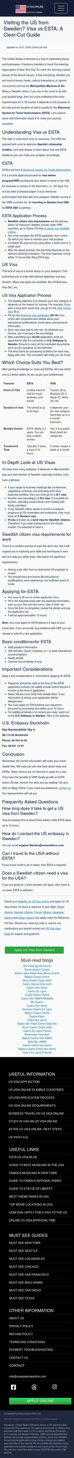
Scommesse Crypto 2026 (37, 980)
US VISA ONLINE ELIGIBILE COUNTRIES (36, 1089)
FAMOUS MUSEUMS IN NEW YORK (33, 1173)
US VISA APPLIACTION (24, 1081)
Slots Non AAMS (37, 1041)
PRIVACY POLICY (21, 1326)
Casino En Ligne (37, 991)
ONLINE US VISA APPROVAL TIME (32, 1220)
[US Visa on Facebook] (13, 1388)
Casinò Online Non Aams (37, 1045)
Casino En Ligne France (37, 1031)
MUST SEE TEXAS (21, 1298)
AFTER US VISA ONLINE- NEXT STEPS (35, 1129)
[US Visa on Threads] (34, 1388)
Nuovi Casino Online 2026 (37, 1027)
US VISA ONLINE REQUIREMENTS (32, 1105)
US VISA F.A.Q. (18, 1137)
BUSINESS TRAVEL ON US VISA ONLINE (36, 1113)
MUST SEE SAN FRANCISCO (29, 1274)
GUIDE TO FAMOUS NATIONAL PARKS (35, 1180)
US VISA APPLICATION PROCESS (32, 1097)
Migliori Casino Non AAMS (37, 1038)
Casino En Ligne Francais (37, 1052)
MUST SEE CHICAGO (23, 1266)
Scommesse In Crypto (37, 969)
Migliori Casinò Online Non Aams (37, 1049)
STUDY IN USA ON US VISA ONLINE (33, 1121)
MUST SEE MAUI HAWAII (26, 1282)
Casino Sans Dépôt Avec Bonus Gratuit (37, 973)
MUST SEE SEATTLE (23, 1250)
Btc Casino (37, 1002)
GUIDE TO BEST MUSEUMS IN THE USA (36, 1165)
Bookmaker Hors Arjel (37, 1034)
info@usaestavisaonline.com (27, 1376)
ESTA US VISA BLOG (23, 1157)
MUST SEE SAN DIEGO (25, 1290)
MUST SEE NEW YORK (25, 1242)
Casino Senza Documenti (37, 984)
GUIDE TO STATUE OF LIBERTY (31, 1188)
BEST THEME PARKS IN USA (29, 1196)
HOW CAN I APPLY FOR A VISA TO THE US (38, 1212)
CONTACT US (18, 1357)
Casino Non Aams (37, 987)
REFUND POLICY (21, 1334)
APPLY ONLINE (40, 1401)
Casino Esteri (37, 1016)
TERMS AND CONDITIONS (27, 1342)
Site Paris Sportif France (37, 966)
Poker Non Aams (37, 1020)
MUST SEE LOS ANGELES (27, 1258)
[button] (34, 950)
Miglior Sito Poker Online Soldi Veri (37, 1023)
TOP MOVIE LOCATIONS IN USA (31, 1204)
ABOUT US (16, 1318)
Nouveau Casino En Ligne (37, 1009)
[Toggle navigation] (61, 8)
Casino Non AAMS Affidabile (37, 998)
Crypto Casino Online (37, 995)
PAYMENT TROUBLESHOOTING (31, 1349)
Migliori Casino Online (37, 976)
